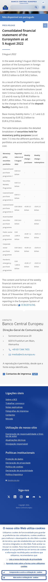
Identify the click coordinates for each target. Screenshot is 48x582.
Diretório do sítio (13, 480)
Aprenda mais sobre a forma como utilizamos (25, 565)
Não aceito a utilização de (25, 577)
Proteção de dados (14, 459)
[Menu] (43, 7)
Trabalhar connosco (15, 404)
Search (36, 7)
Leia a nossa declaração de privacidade (25, 559)
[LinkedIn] (15, 496)
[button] (43, 2)
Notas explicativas (14, 407)
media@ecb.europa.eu (23, 355)
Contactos (10, 415)
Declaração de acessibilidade (19, 471)
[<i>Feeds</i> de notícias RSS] (40, 496)
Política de (14, 467)
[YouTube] (27, 496)
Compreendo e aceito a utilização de (25, 572)
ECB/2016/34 (27, 305)
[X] (8, 496)
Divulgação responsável (17, 444)
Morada (9, 419)
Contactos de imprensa (18, 374)
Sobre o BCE (11, 400)
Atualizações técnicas (16, 440)
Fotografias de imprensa (17, 411)
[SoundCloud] (33, 496)
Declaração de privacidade (18, 463)
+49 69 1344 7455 (20, 350)
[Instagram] (21, 496)
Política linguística (14, 475)
